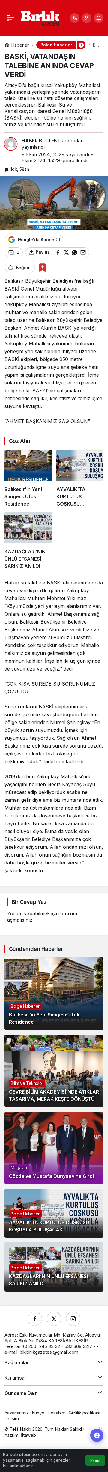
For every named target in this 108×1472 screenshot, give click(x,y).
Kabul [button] (95, 1460)
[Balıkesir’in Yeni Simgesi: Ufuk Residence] (28, 478)
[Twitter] (54, 1319)
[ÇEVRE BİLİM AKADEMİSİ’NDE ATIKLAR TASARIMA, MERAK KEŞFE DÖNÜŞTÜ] (54, 1071)
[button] (75, 18)
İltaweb (28, 1435)
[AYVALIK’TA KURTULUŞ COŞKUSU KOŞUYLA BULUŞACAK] (80, 478)
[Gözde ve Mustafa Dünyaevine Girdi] (54, 1148)
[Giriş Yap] (87, 18)
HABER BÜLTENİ (40, 141)
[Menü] (10, 18)
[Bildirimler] (99, 18)
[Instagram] (73, 1319)
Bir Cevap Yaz (29, 902)
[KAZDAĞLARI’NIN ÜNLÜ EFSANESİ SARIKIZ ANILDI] (28, 541)
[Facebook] (35, 1319)
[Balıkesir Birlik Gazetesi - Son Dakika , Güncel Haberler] (40, 17)
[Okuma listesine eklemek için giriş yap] (42, 267)
